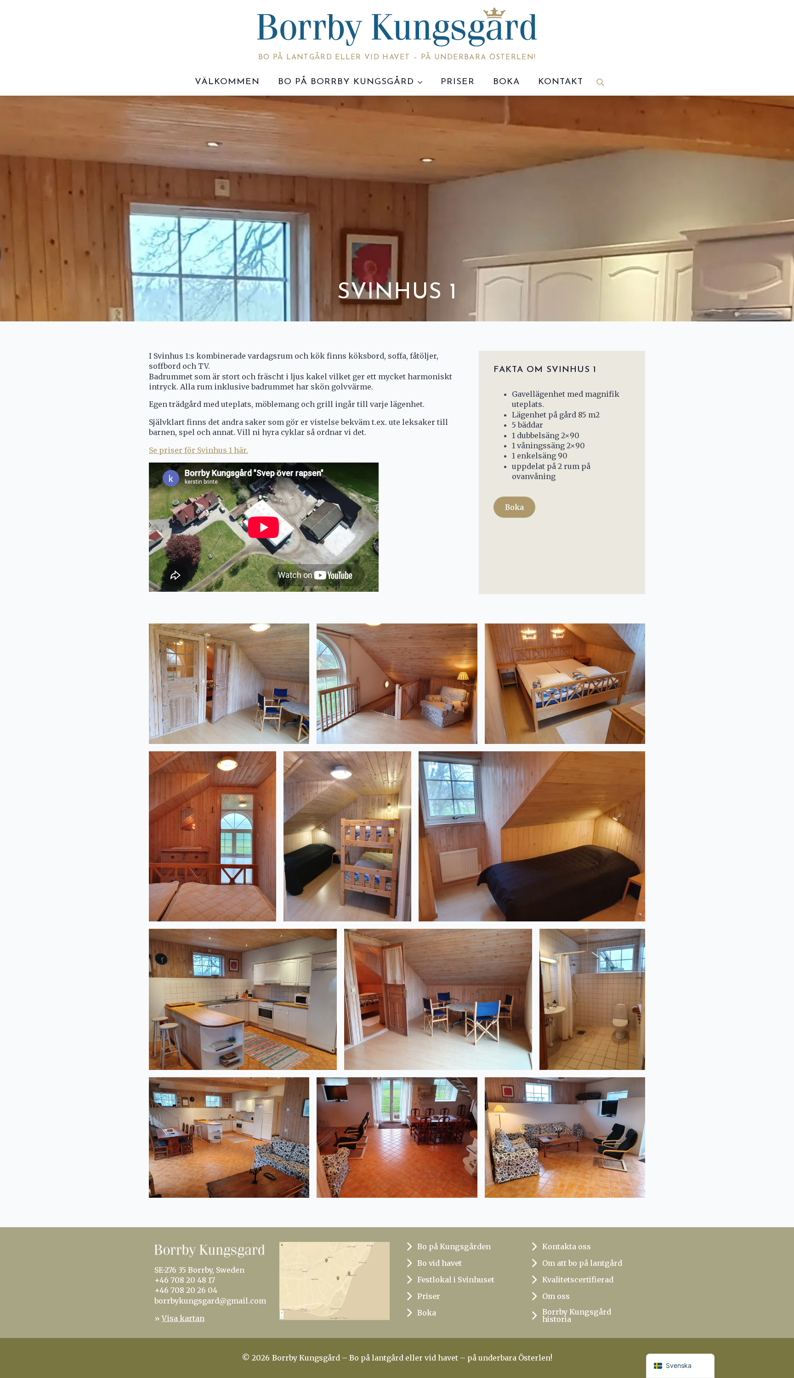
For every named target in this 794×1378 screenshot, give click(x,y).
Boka (506, 82)
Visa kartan (183, 1318)
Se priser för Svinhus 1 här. (198, 450)
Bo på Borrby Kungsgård (346, 82)
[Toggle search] (600, 82)
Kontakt (560, 82)
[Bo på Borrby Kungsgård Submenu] (422, 82)
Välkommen (227, 82)
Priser (458, 82)
